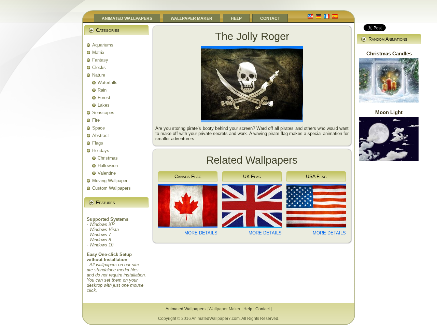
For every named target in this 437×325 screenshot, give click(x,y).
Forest (104, 97)
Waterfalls (107, 82)
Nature (98, 75)
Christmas (108, 158)
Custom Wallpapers (111, 188)
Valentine (107, 173)
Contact (262, 309)
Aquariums (102, 45)
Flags (97, 143)
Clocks (99, 67)
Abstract (100, 135)
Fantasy (100, 60)
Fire (96, 120)
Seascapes (103, 112)
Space (98, 128)
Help (247, 309)
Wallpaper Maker (224, 309)
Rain (102, 90)
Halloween (108, 165)
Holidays (100, 150)
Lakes (104, 105)
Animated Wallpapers (186, 309)
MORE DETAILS (200, 232)
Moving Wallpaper (109, 180)
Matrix (98, 52)
